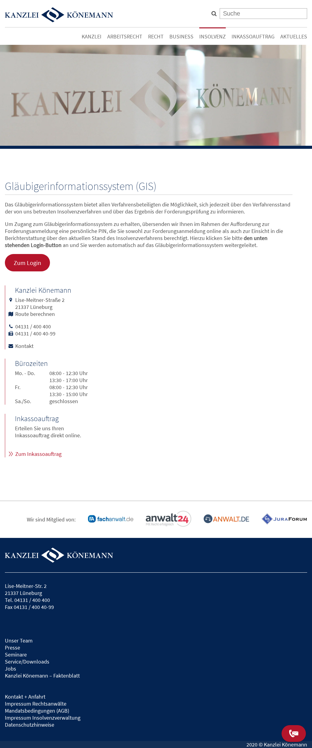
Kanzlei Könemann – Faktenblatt (42, 675)
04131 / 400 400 (33, 326)
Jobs (10, 668)
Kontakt (24, 345)
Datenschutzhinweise (29, 724)
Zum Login (27, 263)
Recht (156, 36)
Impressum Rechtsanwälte (35, 703)
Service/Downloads (27, 661)
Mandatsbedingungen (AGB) (37, 710)
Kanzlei (91, 36)
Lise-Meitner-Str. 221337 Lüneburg (26, 589)
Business (181, 36)
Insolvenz (212, 36)
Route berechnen (35, 313)
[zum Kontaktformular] (294, 733)
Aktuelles (293, 36)
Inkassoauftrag (253, 36)
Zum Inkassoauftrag (38, 453)
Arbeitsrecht (124, 36)
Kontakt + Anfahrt (25, 696)
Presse (12, 647)
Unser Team (19, 640)
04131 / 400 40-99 (35, 333)
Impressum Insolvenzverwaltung (42, 717)
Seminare (16, 654)
